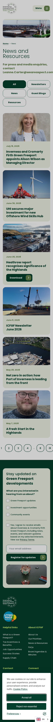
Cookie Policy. (20, 689)
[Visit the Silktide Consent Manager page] (44, 713)
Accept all (27, 697)
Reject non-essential (26, 706)
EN (43, 719)
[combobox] (42, 719)
